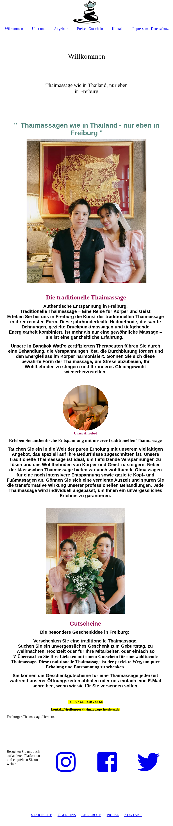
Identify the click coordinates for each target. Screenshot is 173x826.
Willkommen (14, 29)
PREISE (113, 815)
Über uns (38, 29)
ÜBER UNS (67, 815)
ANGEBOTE (91, 815)
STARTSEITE (41, 815)
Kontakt (117, 29)
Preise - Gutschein (90, 29)
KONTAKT (133, 815)
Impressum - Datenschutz (150, 29)
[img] (86, 12)
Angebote (61, 29)
